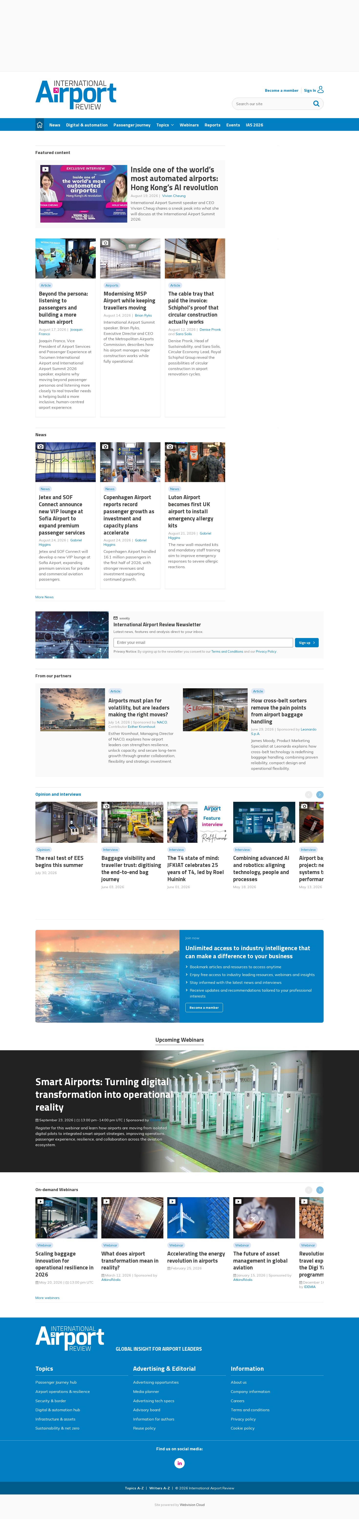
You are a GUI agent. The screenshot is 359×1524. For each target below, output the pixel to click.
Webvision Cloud (192, 1505)
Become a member (281, 90)
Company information (250, 1391)
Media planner (146, 1391)
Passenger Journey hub (56, 1382)
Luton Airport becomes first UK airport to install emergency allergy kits (190, 511)
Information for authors (153, 1419)
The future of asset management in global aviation (260, 1260)
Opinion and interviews (58, 794)
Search (316, 102)
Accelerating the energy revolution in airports (196, 1257)
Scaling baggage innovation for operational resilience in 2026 (64, 1264)
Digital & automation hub (57, 1409)
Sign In (310, 90)
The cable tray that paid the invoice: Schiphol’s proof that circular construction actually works (193, 307)
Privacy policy (243, 1419)
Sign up (304, 642)
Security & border (50, 1400)
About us (239, 1382)
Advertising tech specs (153, 1400)
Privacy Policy (266, 651)
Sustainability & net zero (57, 1428)
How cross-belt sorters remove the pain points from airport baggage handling (279, 711)
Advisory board (146, 1409)
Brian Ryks (143, 315)
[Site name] (75, 107)
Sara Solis (184, 334)
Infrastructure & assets (55, 1419)
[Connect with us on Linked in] (179, 1463)
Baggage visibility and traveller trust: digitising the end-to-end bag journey (131, 868)
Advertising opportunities (156, 1382)
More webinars (47, 1298)
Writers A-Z (159, 1488)
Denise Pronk (210, 329)
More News (44, 597)
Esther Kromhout (141, 726)
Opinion (43, 849)
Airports (112, 285)
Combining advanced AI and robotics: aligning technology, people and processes (261, 868)
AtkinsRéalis (111, 1279)
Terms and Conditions (227, 651)
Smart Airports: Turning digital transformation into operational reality (104, 1094)
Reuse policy (144, 1428)
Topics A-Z (134, 1488)
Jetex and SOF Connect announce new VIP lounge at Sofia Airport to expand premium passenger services (62, 514)
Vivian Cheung (174, 196)
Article (46, 285)
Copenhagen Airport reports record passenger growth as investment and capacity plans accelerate (129, 514)
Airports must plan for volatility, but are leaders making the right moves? (138, 707)
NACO (162, 722)
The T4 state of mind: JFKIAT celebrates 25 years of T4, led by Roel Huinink (195, 868)
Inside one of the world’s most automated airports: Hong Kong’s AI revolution (174, 178)
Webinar (44, 1245)
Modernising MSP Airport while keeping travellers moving (129, 300)
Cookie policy (243, 1428)
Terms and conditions (250, 1409)
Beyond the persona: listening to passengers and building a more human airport (63, 307)
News (45, 489)
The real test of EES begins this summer (59, 861)
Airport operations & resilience (62, 1391)
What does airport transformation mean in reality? (129, 1260)
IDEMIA (155, 1120)
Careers (237, 1400)
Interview (110, 849)
